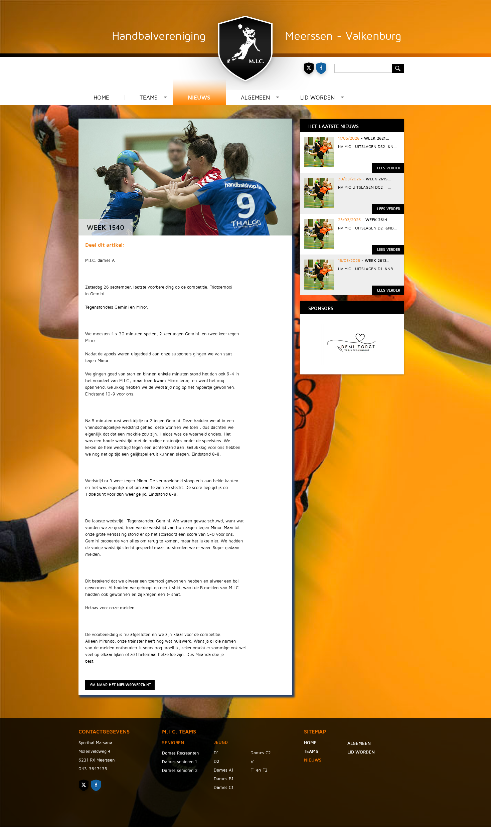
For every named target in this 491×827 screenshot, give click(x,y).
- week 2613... (374, 261)
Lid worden (317, 98)
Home (101, 98)
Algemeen (255, 98)
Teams (149, 98)
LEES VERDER (388, 168)
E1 (253, 761)
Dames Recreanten (180, 753)
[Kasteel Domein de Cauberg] (353, 363)
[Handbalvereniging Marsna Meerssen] (245, 45)
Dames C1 (223, 787)
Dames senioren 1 (179, 762)
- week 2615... (376, 179)
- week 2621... (374, 138)
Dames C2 (261, 753)
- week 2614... (375, 220)
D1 (216, 753)
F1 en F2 (259, 770)
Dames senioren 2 (180, 770)
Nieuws (199, 98)
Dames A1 (223, 770)
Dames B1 (223, 779)
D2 (216, 761)
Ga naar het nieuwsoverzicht (120, 685)
